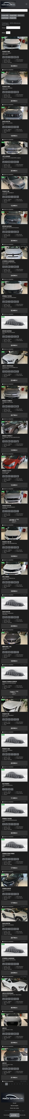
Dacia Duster (21, 15)
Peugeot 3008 (5, 15)
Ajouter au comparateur (8, 69)
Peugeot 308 (13, 17)
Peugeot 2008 (13, 15)
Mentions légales (14, 1105)
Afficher (3, 32)
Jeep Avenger (5, 17)
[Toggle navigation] (26, 4)
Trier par (4, 27)
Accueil (14, 1103)
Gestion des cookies (14, 1108)
